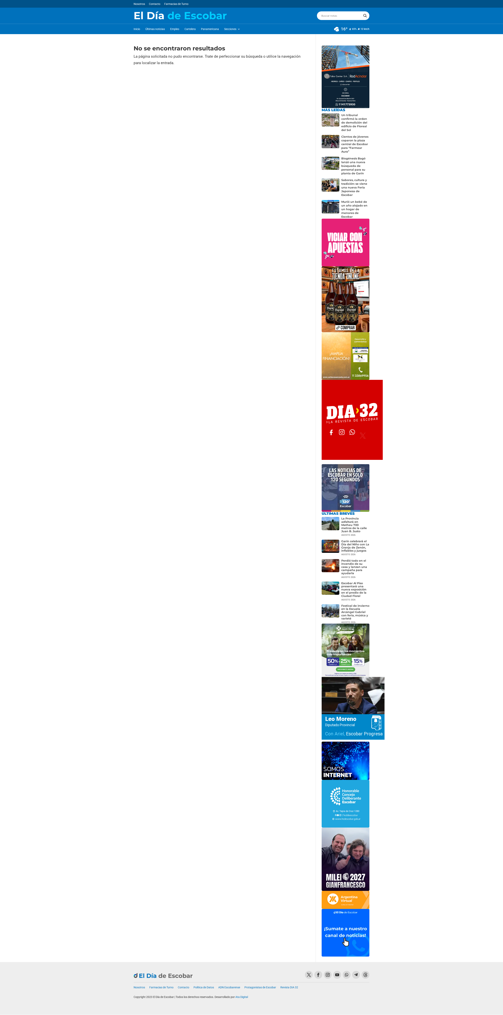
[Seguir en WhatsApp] (347, 975)
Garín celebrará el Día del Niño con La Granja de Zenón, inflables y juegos (355, 546)
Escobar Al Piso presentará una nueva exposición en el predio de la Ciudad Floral (353, 590)
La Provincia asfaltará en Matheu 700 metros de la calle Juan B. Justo (354, 525)
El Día (180, 16)
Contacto (154, 4)
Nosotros (139, 4)
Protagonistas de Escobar (260, 987)
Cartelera (190, 29)
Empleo (174, 29)
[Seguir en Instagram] (328, 975)
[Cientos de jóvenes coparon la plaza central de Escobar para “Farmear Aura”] (330, 144)
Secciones (230, 29)
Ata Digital (241, 997)
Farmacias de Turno (176, 4)
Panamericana (210, 29)
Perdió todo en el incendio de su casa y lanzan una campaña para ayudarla (354, 567)
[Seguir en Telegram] (356, 975)
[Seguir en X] (309, 975)
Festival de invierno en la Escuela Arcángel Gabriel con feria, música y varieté (355, 612)
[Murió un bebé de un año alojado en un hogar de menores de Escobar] (330, 209)
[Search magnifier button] (365, 15)
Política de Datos (204, 987)
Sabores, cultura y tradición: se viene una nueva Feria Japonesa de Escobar (354, 187)
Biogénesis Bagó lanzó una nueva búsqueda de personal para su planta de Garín (353, 166)
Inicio (137, 29)
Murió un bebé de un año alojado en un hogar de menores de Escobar (354, 209)
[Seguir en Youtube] (337, 975)
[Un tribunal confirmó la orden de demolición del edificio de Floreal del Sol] (330, 122)
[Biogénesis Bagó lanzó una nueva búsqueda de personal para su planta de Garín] (330, 166)
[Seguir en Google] (365, 975)
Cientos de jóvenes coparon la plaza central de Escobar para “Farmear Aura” (354, 144)
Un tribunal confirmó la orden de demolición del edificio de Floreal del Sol (354, 123)
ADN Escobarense (229, 987)
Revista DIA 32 (289, 987)
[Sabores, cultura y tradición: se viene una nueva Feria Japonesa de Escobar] (330, 187)
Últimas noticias (155, 29)
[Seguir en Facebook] (318, 975)
